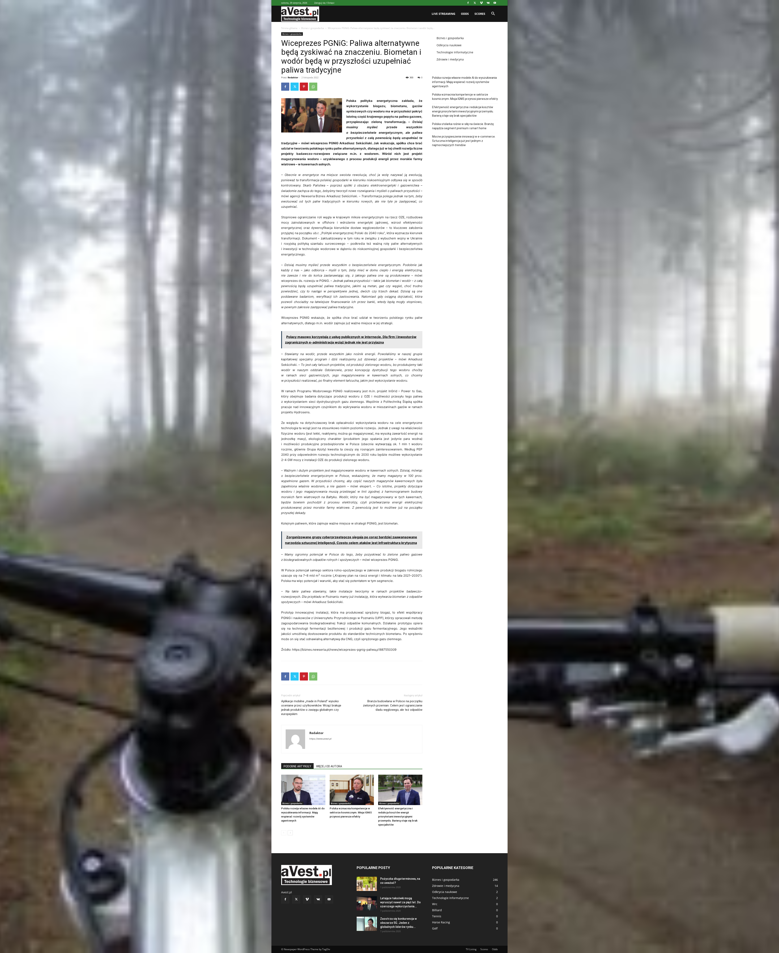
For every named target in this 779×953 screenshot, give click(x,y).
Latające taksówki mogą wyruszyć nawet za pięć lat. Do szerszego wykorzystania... (400, 902)
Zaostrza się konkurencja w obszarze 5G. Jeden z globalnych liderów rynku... (398, 922)
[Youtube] (495, 3)
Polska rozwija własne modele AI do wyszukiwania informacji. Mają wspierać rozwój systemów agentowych (464, 82)
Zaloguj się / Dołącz (324, 2)
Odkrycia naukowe (449, 45)
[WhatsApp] (313, 87)
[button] (493, 14)
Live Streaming (443, 14)
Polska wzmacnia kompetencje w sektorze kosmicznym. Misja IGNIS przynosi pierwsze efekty (351, 812)
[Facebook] (468, 3)
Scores (480, 14)
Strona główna (289, 28)
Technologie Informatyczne (455, 52)
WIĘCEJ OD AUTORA (329, 766)
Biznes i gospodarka (312, 28)
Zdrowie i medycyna (450, 59)
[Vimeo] (481, 3)
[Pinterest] (304, 87)
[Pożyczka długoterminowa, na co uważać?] (367, 884)
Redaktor (293, 77)
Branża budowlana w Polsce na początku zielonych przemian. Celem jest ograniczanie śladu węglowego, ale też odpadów (392, 705)
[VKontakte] (488, 3)
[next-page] (290, 832)
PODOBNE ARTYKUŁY (297, 766)
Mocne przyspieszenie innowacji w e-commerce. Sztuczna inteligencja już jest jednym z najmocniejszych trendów (463, 141)
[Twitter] (475, 3)
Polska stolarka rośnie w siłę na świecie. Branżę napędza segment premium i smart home (463, 126)
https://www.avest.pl (320, 738)
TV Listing (471, 949)
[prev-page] (283, 832)
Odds (465, 14)
